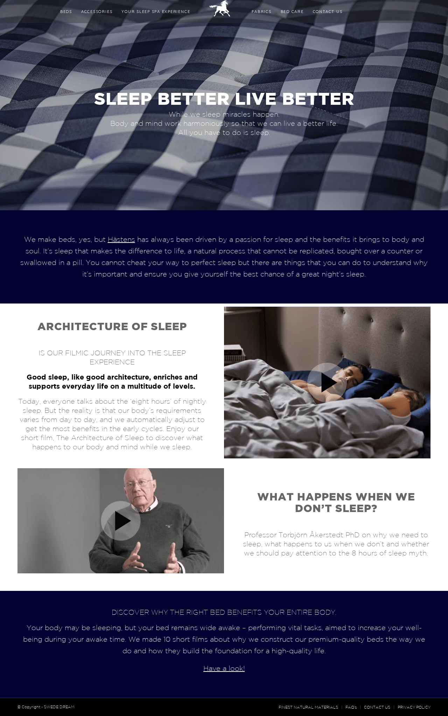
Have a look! (224, 668)
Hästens (121, 239)
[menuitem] (66, 11)
